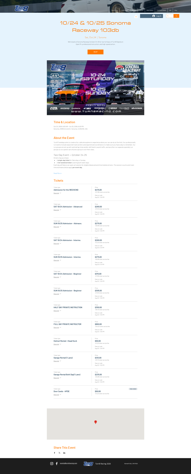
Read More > (58, 173)
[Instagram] (52, 464)
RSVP (95, 52)
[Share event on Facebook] (55, 453)
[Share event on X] (59, 453)
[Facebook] (57, 464)
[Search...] (176, 16)
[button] (136, 16)
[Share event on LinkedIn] (64, 453)
